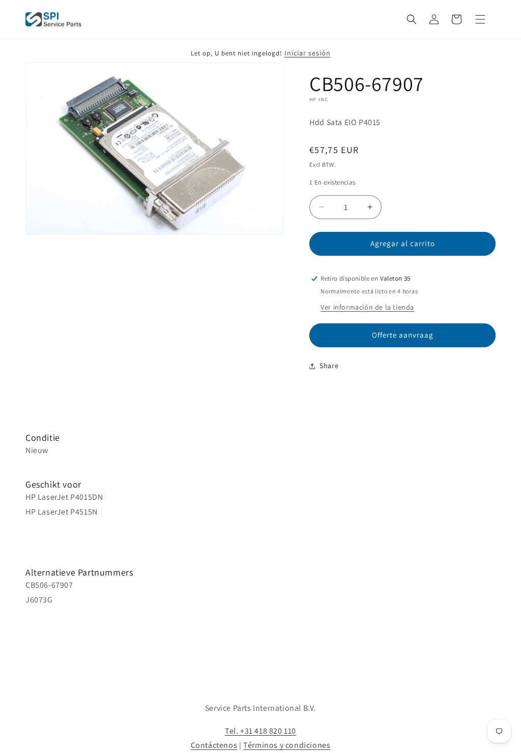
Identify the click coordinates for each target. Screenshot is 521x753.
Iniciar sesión (307, 52)
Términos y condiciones (286, 745)
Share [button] (329, 365)
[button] (411, 19)
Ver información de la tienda (367, 307)
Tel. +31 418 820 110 (260, 731)
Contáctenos (214, 745)
